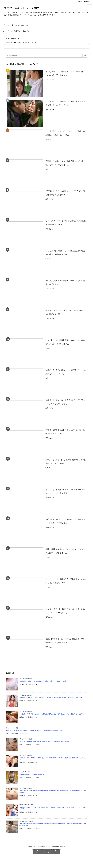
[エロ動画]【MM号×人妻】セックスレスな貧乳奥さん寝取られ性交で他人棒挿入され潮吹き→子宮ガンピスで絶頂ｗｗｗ (52, 714)
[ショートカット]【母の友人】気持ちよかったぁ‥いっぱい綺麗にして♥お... (65, 581)
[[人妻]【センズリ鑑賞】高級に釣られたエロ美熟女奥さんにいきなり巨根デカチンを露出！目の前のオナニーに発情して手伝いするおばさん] (25, 352)
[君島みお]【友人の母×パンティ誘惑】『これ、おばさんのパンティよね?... (65, 372)
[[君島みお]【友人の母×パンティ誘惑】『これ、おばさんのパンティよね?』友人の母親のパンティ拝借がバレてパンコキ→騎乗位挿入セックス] (25, 382)
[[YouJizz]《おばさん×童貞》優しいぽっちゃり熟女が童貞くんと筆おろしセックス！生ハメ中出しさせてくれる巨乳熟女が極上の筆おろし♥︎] (25, 322)
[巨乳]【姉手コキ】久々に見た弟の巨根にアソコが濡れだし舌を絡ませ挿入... (65, 641)
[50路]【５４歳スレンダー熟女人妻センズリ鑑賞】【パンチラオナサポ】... (64, 163)
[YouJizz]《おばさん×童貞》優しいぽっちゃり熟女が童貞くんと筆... (65, 312)
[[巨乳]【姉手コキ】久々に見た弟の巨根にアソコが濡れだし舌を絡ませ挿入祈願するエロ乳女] (25, 651)
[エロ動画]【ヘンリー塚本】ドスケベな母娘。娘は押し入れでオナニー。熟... (65, 133)
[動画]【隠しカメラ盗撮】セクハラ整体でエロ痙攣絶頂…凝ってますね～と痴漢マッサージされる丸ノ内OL (35, 730)
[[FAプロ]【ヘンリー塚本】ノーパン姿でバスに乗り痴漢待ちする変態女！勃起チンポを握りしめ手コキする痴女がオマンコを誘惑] (25, 203)
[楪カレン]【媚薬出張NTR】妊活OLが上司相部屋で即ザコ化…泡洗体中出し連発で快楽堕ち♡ (45, 741)
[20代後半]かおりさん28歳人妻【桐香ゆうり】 (32, 774)
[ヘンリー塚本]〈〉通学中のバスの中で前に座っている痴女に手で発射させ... (65, 73)
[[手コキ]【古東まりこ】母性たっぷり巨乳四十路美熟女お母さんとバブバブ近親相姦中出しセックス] (25, 442)
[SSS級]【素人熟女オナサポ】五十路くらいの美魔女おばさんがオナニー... (65, 282)
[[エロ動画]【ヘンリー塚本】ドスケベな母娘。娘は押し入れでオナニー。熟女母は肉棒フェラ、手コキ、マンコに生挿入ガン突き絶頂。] (25, 143)
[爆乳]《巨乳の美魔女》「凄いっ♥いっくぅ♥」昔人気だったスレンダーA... (65, 551)
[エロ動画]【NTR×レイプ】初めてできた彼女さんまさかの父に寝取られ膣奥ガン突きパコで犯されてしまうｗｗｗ (50, 697)
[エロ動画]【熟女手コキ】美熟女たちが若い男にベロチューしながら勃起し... (65, 402)
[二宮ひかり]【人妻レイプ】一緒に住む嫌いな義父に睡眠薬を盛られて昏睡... (65, 253)
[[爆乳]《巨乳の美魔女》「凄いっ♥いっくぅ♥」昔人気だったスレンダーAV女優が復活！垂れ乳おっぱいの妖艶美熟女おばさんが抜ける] (25, 561)
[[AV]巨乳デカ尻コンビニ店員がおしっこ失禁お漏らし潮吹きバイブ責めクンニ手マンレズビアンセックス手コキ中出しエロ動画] (25, 531)
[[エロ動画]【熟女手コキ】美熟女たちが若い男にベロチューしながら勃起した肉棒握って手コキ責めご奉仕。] (25, 412)
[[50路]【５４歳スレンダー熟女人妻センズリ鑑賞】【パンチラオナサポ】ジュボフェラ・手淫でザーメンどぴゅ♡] (25, 173)
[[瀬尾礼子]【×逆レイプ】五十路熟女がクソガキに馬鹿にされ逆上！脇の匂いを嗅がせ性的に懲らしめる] (25, 472)
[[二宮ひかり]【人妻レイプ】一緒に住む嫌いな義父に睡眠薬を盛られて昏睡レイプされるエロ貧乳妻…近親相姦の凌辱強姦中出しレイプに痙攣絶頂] (25, 263)
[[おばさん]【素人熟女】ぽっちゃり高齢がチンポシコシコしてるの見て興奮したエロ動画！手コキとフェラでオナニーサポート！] (25, 501)
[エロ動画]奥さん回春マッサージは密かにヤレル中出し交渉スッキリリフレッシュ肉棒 (42, 681)
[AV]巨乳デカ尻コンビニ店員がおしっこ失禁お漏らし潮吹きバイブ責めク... (65, 521)
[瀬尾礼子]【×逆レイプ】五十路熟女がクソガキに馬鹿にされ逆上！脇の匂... (65, 461)
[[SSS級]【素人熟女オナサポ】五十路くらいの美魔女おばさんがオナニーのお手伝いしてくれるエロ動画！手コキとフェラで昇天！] (25, 292)
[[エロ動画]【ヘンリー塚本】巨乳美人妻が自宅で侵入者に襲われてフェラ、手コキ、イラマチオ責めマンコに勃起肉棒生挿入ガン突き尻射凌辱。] (25, 113)
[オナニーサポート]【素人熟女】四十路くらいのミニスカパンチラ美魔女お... (65, 611)
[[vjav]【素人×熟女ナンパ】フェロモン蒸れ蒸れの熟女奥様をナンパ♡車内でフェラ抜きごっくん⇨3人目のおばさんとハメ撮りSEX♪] (25, 233)
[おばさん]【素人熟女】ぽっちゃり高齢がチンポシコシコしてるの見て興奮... (65, 491)
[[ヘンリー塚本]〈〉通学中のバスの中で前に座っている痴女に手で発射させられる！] (25, 83)
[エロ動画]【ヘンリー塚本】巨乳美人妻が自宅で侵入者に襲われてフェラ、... (65, 103)
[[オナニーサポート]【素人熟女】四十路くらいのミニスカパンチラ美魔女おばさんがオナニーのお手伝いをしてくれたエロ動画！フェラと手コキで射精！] (25, 621)
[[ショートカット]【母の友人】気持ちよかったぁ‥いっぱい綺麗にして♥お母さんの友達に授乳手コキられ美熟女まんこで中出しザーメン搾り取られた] (25, 591)
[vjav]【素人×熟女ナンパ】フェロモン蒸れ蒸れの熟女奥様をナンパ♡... (65, 223)
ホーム (7, 25)
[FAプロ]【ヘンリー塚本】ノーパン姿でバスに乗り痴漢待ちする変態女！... (65, 193)
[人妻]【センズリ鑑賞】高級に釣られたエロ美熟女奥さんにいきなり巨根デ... (65, 342)
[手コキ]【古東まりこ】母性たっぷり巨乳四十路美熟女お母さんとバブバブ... (65, 432)
